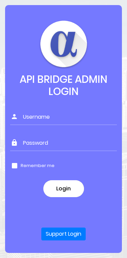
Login (63, 188)
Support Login (63, 234)
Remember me (38, 165)
